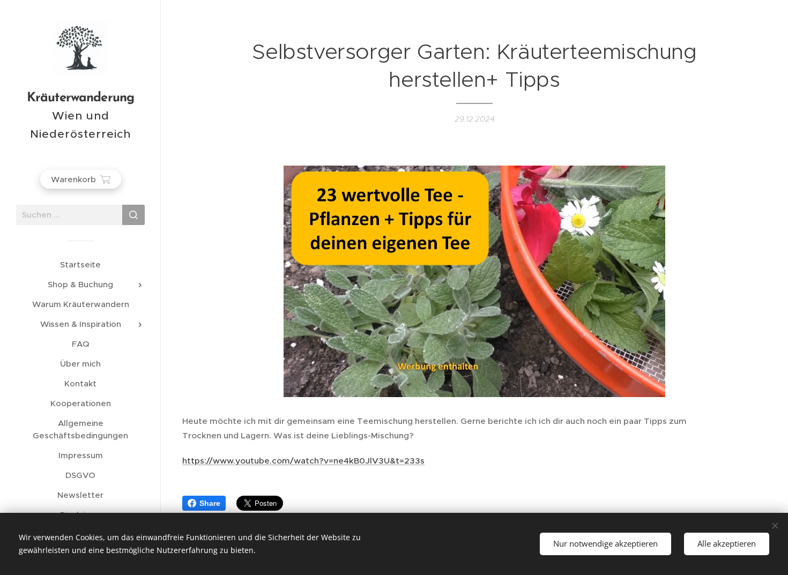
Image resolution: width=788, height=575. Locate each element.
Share (209, 503)
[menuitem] (80, 264)
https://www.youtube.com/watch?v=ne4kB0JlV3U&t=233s (303, 460)
